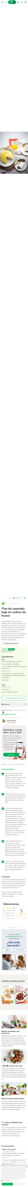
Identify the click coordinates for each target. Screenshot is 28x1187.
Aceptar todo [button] (7, 1184)
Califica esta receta (11, 643)
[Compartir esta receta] (21, 598)
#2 (9, 1157)
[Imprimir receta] (17, 598)
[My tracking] (18, 2)
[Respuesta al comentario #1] (17, 1149)
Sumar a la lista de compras (15, 698)
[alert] (14, 1176)
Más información (15, 1179)
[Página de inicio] (14, 2)
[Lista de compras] (21, 2)
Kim (3, 1164)
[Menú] (2, 2)
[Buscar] (6, 2)
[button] (14, 1181)
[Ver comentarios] (14, 598)
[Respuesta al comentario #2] (16, 1163)
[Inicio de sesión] (25, 2)
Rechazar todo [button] (20, 1184)
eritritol (8, 671)
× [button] (26, 1167)
